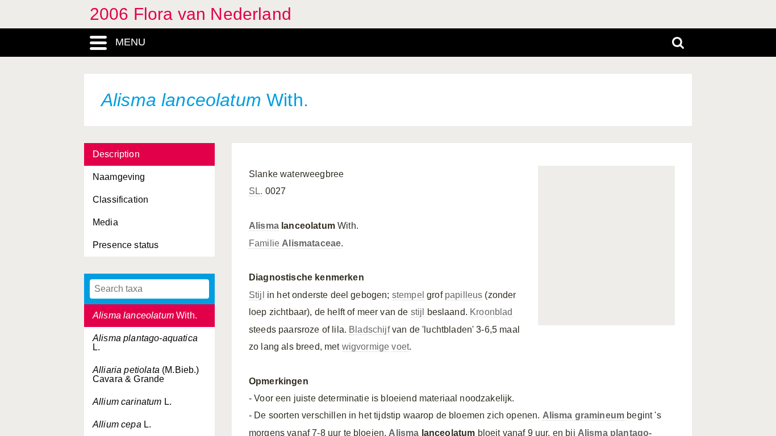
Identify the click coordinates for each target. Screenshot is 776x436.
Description (116, 154)
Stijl (257, 295)
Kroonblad (491, 312)
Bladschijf (369, 329)
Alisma (264, 225)
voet (400, 346)
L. (145, 342)
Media (105, 222)
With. (145, 315)
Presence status (125, 245)
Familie (295, 243)
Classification (120, 199)
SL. (255, 191)
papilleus (463, 295)
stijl (418, 312)
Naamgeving (119, 177)
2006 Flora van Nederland (190, 14)
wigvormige (366, 346)
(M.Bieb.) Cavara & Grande (146, 374)
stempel (408, 295)
